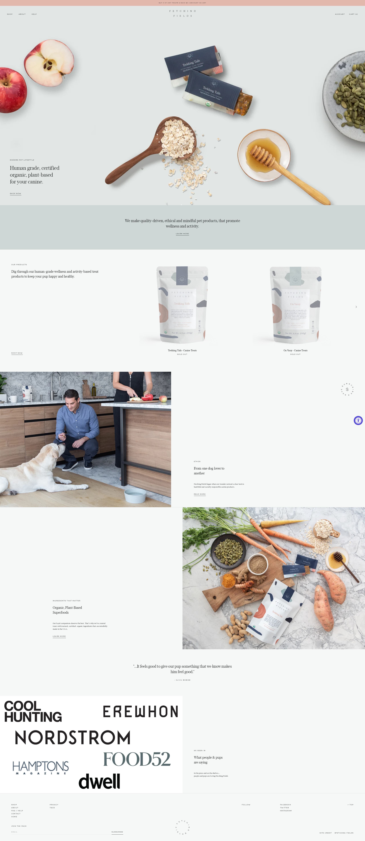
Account (340, 14)
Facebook (285, 805)
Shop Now (15, 193)
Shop (10, 14)
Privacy (54, 805)
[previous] (121, 307)
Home (14, 817)
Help (34, 14)
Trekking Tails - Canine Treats (182, 350)
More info (182, 354)
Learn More (182, 234)
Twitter (284, 808)
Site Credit (326, 833)
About (22, 14)
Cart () (353, 14)
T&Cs (52, 808)
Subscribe (117, 832)
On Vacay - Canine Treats (295, 350)
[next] (356, 307)
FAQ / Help (17, 811)
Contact (16, 814)
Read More (200, 494)
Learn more (59, 636)
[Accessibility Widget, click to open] (358, 420)
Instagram (286, 811)
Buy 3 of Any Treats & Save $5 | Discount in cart (182, 3)
